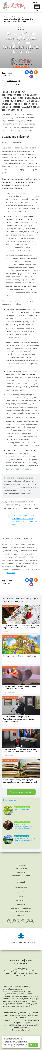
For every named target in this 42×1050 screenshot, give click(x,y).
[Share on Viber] (31, 76)
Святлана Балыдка (13, 81)
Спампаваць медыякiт (21, 876)
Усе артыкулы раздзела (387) (21, 792)
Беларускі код (21, 887)
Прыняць (33, 1045)
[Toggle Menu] (37, 7)
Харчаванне (21, 900)
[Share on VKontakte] (31, 72)
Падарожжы (21, 905)
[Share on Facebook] (27, 72)
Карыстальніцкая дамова (21, 909)
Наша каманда (21, 869)
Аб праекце (21, 865)
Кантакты (21, 872)
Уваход (36, 2)
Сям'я (21, 896)
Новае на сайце (9, 800)
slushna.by (11, 572)
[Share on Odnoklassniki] (36, 72)
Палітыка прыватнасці (21, 911)
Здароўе (21, 892)
